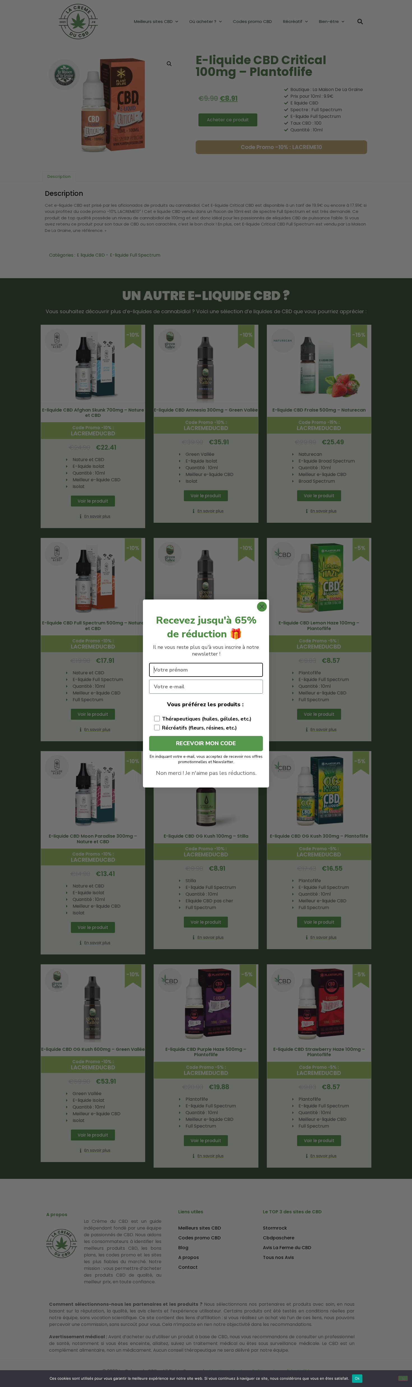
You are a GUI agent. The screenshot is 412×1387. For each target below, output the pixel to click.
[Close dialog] (262, 607)
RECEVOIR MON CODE (206, 743)
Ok (357, 1378)
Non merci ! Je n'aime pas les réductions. (206, 773)
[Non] (403, 1378)
